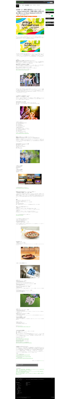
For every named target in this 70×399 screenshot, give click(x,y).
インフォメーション (19, 383)
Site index (52, 378)
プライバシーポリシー (28, 384)
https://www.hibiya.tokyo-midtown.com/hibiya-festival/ (22, 133)
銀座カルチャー (18, 16)
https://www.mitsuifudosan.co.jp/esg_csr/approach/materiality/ (23, 356)
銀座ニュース (25, 16)
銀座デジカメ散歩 (19, 388)
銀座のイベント (29, 16)
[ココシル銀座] (26, 2)
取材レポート (18, 384)
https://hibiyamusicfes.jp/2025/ (19, 215)
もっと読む (47, 20)
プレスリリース (41, 360)
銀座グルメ (22, 16)
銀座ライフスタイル (34, 16)
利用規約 (27, 383)
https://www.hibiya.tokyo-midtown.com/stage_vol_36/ (24, 326)
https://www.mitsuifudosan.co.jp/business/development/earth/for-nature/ (24, 358)
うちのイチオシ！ (20, 385)
